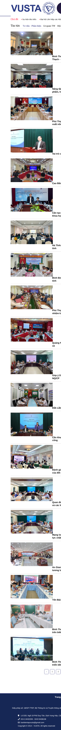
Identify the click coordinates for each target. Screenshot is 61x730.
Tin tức (15, 25)
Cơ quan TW (49, 25)
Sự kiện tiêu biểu (29, 19)
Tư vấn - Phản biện (32, 25)
